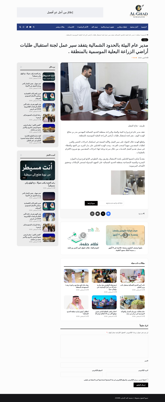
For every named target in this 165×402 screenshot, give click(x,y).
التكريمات (71, 27)
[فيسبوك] (108, 213)
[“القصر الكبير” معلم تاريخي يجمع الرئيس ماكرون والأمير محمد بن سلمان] (49, 128)
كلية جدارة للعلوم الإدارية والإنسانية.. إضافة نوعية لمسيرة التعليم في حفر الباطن (31, 138)
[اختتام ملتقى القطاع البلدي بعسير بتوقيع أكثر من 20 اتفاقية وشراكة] (104, 302)
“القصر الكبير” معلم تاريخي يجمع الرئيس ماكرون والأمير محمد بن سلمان (32, 127)
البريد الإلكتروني (143, 370)
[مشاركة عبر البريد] (97, 213)
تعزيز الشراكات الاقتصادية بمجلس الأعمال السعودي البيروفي (32, 96)
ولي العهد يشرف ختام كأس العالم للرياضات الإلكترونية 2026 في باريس (32, 106)
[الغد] (138, 11)
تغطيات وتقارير (122, 27)
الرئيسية (144, 27)
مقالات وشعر (60, 27)
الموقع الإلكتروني (97, 370)
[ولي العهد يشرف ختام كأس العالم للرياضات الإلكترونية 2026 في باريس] (49, 107)
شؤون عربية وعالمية (107, 27)
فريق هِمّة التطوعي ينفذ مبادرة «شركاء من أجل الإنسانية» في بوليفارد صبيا (107, 287)
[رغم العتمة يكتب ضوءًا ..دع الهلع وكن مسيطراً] (49, 76)
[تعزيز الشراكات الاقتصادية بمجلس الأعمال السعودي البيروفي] (49, 96)
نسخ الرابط (91, 203)
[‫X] (103, 213)
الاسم (146, 361)
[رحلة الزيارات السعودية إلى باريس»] (49, 118)
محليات (138, 35)
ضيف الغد (94, 27)
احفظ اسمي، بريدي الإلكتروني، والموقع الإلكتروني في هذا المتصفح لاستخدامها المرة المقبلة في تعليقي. (115, 380)
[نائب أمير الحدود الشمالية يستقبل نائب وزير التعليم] (132, 276)
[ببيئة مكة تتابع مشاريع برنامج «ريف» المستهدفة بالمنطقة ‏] (76, 276)
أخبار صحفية (134, 27)
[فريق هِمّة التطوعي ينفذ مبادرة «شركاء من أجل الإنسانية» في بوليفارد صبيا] (104, 276)
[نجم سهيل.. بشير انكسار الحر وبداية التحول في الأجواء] (49, 86)
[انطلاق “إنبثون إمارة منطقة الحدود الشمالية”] (76, 302)
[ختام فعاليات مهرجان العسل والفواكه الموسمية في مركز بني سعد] (132, 302)
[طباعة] (92, 213)
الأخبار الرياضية (83, 27)
